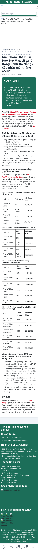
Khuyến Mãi (14, 50)
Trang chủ (5, 50)
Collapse (33, 80)
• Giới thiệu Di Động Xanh (10, 466)
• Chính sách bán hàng (9, 473)
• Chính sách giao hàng (9, 482)
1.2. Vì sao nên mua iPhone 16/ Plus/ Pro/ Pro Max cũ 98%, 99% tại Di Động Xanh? (19, 100)
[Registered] (6, 522)
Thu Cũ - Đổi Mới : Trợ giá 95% (19, 2)
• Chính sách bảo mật (9, 480)
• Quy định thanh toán (9, 478)
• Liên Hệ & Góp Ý (7, 471)
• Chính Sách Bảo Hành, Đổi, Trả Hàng (15, 475)
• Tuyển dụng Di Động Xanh (11, 468)
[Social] (3, 515)
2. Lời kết (7, 105)
